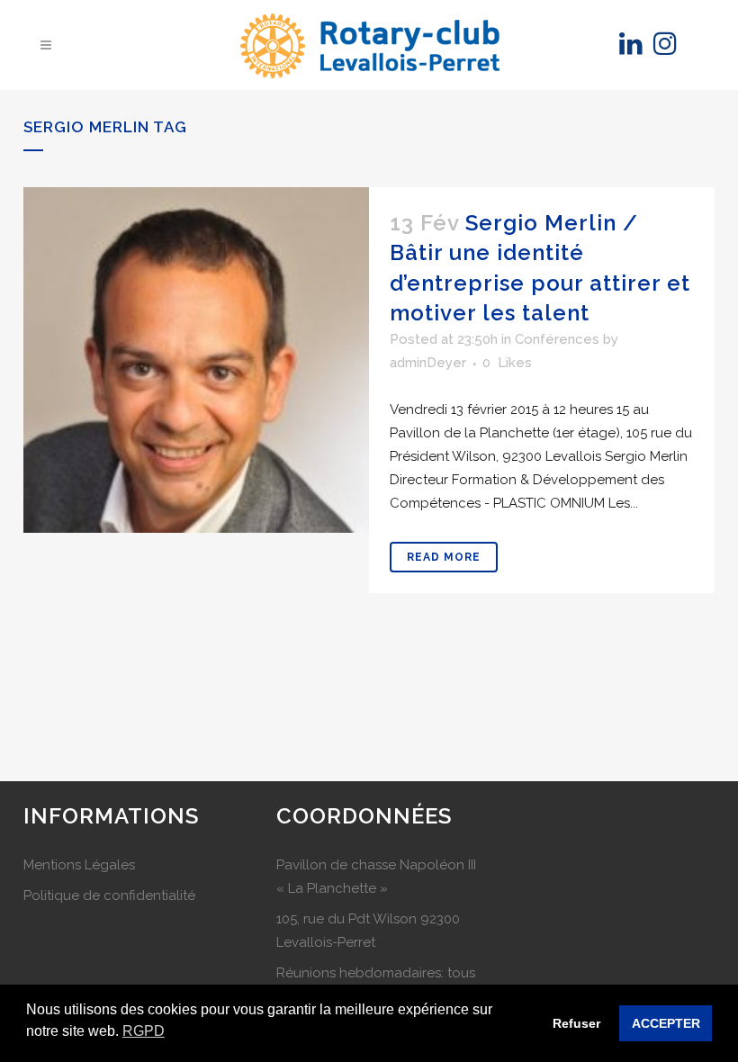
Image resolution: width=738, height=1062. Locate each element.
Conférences (557, 339)
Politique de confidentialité (109, 895)
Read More (444, 557)
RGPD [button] (143, 1031)
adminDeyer (428, 363)
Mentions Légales (79, 865)
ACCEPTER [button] (666, 1023)
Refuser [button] (576, 1023)
